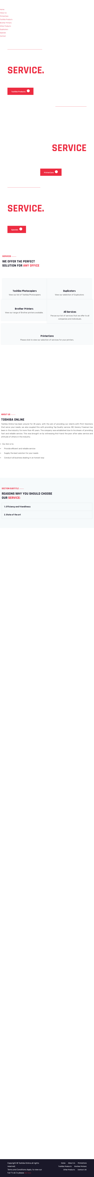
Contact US (82, 1170)
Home (2, 9)
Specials (3, 33)
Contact (3, 36)
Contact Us (44, 91)
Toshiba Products (6, 19)
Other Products (5, 26)
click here (27, 1173)
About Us (3, 13)
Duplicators (4, 29)
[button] (47, 507)
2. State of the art (12, 514)
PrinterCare (4, 16)
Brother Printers (6, 23)
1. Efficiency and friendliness (17, 506)
